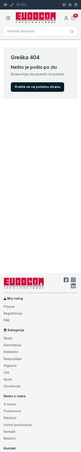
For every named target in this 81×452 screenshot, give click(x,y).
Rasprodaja (13, 359)
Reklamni (11, 352)
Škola (8, 338)
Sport (8, 379)
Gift (6, 372)
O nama (10, 404)
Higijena (10, 365)
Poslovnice (12, 411)
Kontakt (10, 431)
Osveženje (12, 386)
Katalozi (10, 418)
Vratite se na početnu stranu (37, 87)
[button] (73, 17)
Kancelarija (12, 345)
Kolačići (10, 438)
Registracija (13, 313)
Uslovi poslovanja (18, 425)
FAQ (23, 5)
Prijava (9, 306)
